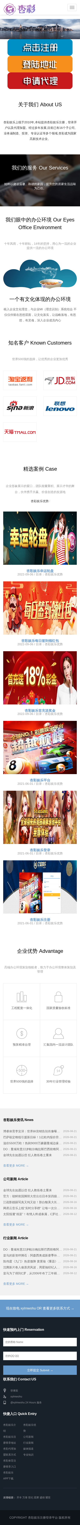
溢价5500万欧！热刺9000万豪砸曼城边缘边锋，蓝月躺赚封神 (32, 1143)
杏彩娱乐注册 (40, 919)
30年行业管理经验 (58, 1081)
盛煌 (42, 1497)
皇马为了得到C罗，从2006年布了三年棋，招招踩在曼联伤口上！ (32, 1273)
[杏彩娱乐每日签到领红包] (40, 608)
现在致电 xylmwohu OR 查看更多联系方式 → (40, 1308)
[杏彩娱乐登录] (40, 817)
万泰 (25, 1497)
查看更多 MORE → (16, 1165)
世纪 (30, 1497)
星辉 (36, 1497)
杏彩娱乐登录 (40, 850)
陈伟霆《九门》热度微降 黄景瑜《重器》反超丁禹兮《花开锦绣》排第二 (32, 1261)
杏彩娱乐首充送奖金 (40, 710)
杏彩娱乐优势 (40, 501)
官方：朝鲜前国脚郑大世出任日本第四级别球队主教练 (32, 1196)
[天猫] (20, 432)
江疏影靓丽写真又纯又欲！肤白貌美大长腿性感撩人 (32, 1202)
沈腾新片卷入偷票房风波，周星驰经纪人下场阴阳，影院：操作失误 (32, 1267)
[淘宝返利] (20, 380)
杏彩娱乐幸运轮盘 (40, 571)
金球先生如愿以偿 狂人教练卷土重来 (27, 1155)
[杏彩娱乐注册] (40, 887)
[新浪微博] (20, 406)
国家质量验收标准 (58, 1008)
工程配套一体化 (21, 1008)
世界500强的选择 (21, 1081)
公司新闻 (28, 1436)
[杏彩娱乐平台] (40, 747)
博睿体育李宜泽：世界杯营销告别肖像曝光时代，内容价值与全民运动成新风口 (32, 1131)
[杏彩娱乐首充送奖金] (40, 677)
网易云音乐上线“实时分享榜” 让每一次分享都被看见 (32, 1208)
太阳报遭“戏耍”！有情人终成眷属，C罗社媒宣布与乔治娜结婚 (32, 1214)
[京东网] (60, 380)
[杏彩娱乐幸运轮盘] (40, 538)
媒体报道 (28, 1448)
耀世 (48, 1497)
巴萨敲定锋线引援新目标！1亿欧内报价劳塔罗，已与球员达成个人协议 (32, 1137)
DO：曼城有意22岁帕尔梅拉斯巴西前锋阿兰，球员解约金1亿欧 (32, 1149)
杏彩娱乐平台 (40, 780)
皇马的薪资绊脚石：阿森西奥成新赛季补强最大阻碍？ (32, 1255)
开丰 (19, 1497)
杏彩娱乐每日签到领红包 (40, 640)
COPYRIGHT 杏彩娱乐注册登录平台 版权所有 (40, 1517)
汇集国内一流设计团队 (58, 1044)
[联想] (60, 406)
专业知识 (28, 1454)
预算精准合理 (22, 1044)
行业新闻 (28, 1442)
